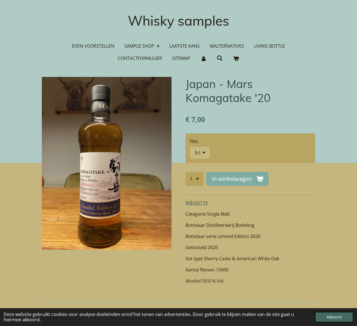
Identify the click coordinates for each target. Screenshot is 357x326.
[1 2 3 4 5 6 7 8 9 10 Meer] (194, 179)
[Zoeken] (219, 57)
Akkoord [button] (334, 317)
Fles (194, 141)
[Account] (203, 58)
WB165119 (196, 203)
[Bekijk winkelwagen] (236, 58)
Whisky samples (178, 20)
